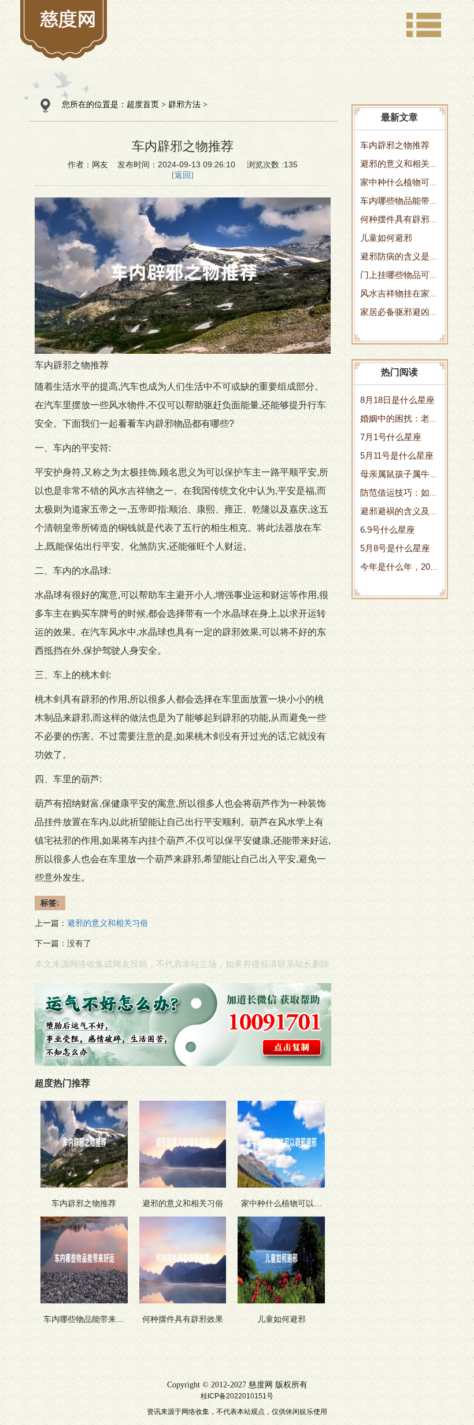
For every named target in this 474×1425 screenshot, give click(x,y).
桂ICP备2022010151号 (237, 1396)
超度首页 (143, 104)
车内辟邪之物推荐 (394, 145)
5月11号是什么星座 (397, 455)
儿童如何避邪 (386, 238)
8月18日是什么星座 (397, 400)
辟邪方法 (184, 104)
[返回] (183, 175)
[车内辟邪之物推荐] (68, 18)
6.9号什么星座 (387, 529)
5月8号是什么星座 (395, 548)
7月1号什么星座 (390, 437)
